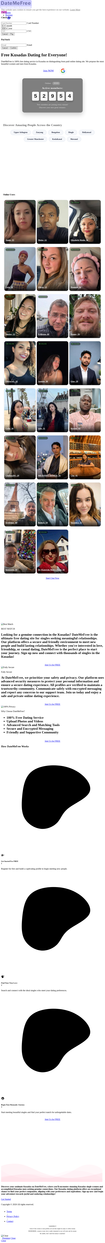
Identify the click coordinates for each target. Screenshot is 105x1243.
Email (29, 45)
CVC (29, 31)
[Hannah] (85, 269)
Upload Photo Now (53, 640)
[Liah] (20, 269)
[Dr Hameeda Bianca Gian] (52, 551)
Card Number (33, 23)
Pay (12, 34)
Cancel (5, 34)
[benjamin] (20, 551)
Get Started (6, 1199)
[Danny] (85, 316)
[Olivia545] (20, 363)
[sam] (52, 410)
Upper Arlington (20, 132)
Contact (10, 1221)
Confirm (13, 48)
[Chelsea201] (20, 457)
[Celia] (20, 410)
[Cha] (85, 457)
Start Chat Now (52, 578)
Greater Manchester (35, 139)
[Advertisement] (52, 166)
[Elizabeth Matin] (85, 222)
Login (8, 12)
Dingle (71, 132)
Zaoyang (39, 132)
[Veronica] (85, 504)
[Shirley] (20, 316)
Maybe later (52, 646)
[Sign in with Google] (63, 71)
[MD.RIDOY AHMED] (52, 457)
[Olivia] (52, 269)
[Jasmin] (52, 363)
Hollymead (86, 132)
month (9, 26)
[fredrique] (20, 504)
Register (9, 15)
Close (13, 1238)
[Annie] (20, 222)
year (10, 28)
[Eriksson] (52, 316)
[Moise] (52, 222)
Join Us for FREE (52, 665)
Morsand (74, 139)
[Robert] (52, 504)
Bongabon (56, 132)
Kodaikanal (57, 139)
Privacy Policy (13, 1216)
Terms (9, 1211)
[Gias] (85, 363)
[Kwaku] (85, 410)
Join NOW (48, 70)
